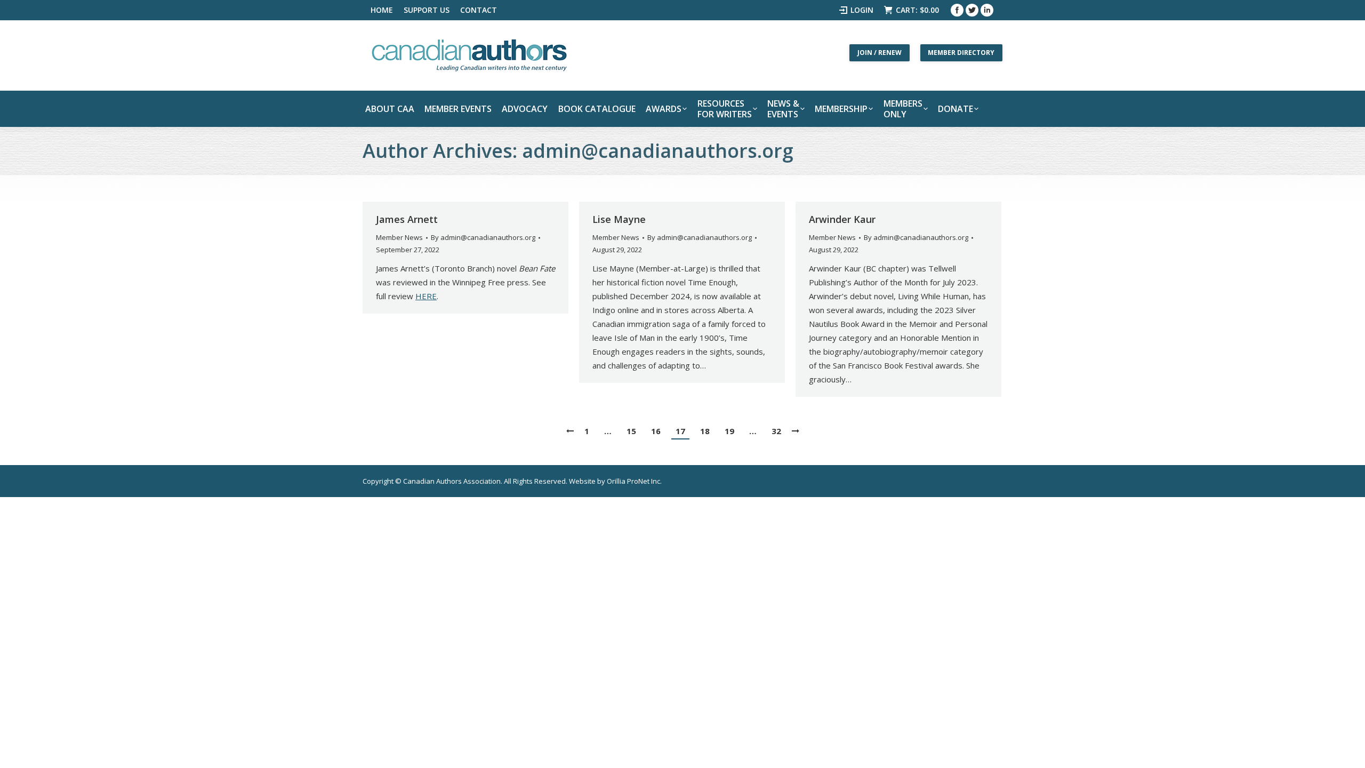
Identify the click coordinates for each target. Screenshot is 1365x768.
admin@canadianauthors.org (657, 151)
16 (656, 431)
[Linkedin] (987, 10)
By (483, 237)
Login (861, 10)
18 (705, 431)
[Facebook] (957, 10)
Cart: (917, 10)
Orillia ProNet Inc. (634, 481)
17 (680, 431)
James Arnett (407, 219)
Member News (399, 237)
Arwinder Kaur (842, 219)
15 (631, 431)
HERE (426, 296)
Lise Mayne (619, 219)
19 (729, 431)
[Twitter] (972, 10)
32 (776, 431)
